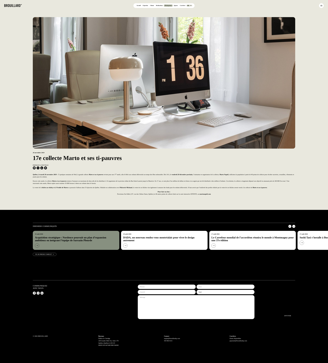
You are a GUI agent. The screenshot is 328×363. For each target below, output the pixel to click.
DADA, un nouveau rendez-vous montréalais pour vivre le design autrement (158, 239)
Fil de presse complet (43, 254)
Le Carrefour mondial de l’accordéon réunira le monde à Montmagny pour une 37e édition (252, 239)
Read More (37, 245)
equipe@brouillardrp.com (172, 338)
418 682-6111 (168, 341)
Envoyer (287, 316)
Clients (152, 5)
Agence (176, 5)
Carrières (182, 5)
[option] (76, 240)
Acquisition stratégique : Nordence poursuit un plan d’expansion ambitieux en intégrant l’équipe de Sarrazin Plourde (70, 239)
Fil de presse (168, 5)
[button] (289, 227)
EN (191, 5)
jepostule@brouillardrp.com (238, 341)
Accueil (139, 5)
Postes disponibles (235, 338)
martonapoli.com (205, 194)
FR (188, 5)
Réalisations (159, 5)
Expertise (145, 5)
